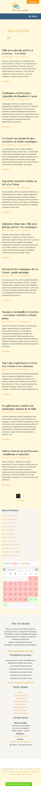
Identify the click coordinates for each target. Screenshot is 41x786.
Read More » (6, 82)
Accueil (20, 692)
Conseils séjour (8, 57)
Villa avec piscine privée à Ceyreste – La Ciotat (17, 51)
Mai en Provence (8, 530)
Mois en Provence (9, 99)
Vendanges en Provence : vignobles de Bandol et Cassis (19, 94)
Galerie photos (20, 698)
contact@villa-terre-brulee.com (20, 742)
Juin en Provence (8, 534)
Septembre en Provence (11, 545)
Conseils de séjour (20, 710)
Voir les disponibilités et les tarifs (20, 651)
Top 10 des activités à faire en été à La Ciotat (19, 182)
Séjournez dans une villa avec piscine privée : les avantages (19, 225)
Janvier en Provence (9, 516)
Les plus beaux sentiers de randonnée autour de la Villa (19, 407)
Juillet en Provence (9, 537)
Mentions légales (21, 772)
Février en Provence (10, 519)
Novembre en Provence (11, 552)
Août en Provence (9, 541)
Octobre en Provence (10, 548)
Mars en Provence (9, 523)
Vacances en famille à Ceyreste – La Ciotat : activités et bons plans (20, 315)
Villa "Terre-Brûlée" (20, 10)
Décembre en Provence (11, 555)
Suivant (21, 500)
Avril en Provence (8, 526)
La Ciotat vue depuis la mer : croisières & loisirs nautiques (19, 140)
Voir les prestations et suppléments (20, 682)
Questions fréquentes (20, 707)
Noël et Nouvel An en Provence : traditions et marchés (20, 452)
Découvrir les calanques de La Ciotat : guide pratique (20, 270)
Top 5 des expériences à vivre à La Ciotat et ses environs (19, 364)
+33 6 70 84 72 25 (20, 736)
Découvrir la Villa (20, 695)
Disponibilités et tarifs (20, 701)
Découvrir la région (20, 713)
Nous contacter (20, 704)
